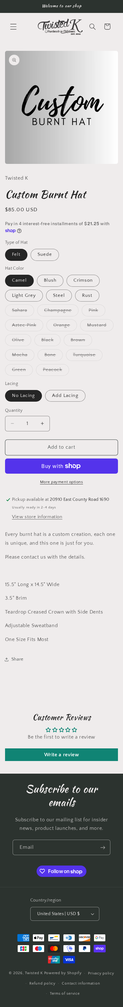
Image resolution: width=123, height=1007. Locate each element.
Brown (81, 341)
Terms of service (65, 994)
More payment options (61, 482)
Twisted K (34, 973)
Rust (87, 295)
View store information (37, 516)
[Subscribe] (103, 847)
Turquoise (87, 356)
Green (22, 371)
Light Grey (24, 295)
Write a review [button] (61, 755)
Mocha (23, 356)
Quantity (13, 410)
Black (51, 341)
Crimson (83, 280)
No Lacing (23, 395)
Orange (65, 326)
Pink (97, 312)
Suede (45, 254)
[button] (13, 26)
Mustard (100, 326)
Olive (21, 341)
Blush (50, 280)
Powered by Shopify (63, 973)
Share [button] (17, 659)
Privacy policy (101, 973)
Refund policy (42, 983)
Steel (59, 295)
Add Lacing (65, 395)
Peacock (56, 371)
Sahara (23, 312)
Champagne (61, 312)
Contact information (81, 983)
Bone (53, 356)
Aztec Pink (28, 326)
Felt (16, 254)
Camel (19, 280)
